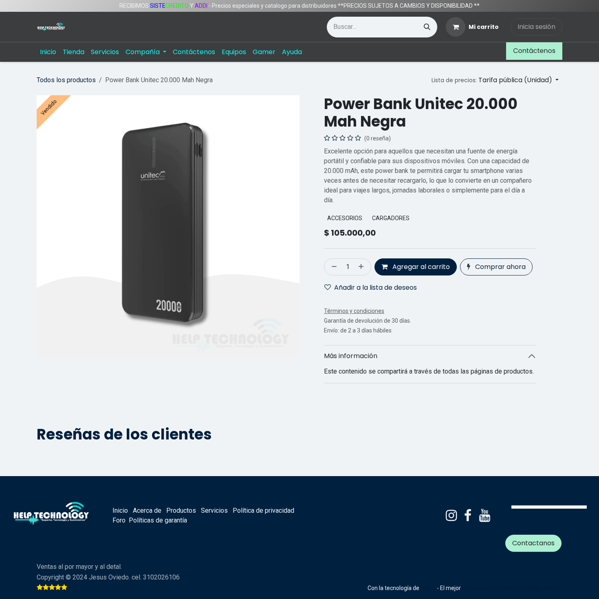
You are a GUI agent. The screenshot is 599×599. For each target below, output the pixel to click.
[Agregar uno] (363, 267)
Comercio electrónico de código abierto (512, 588)
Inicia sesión (536, 26)
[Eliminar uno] (332, 267)
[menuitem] (48, 52)
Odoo (429, 588)
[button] (495, 80)
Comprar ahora (499, 266)
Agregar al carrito (420, 266)
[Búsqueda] (427, 27)
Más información (350, 356)
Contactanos (533, 543)
